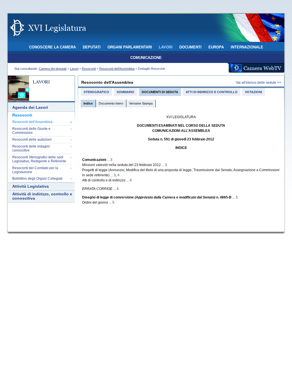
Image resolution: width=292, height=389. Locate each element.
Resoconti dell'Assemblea (117, 68)
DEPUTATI (92, 47)
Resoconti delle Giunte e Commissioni (31, 131)
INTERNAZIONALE (247, 47)
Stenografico (96, 92)
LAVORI (166, 47)
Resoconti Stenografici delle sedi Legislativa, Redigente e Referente (39, 159)
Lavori (74, 68)
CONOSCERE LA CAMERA (52, 47)
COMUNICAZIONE (146, 58)
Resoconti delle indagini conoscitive (31, 148)
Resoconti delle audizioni (32, 140)
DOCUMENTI (190, 47)
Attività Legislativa (30, 186)
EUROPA (216, 47)
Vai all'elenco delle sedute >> (258, 83)
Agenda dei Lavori (30, 107)
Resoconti (89, 68)
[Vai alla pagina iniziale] (55, 39)
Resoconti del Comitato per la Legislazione (35, 170)
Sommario (125, 92)
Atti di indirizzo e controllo (212, 92)
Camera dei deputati (52, 68)
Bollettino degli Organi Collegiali (37, 179)
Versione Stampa (141, 103)
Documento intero (111, 103)
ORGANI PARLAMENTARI (130, 47)
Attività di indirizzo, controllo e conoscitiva (42, 196)
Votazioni (253, 92)
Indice (88, 103)
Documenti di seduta (160, 92)
